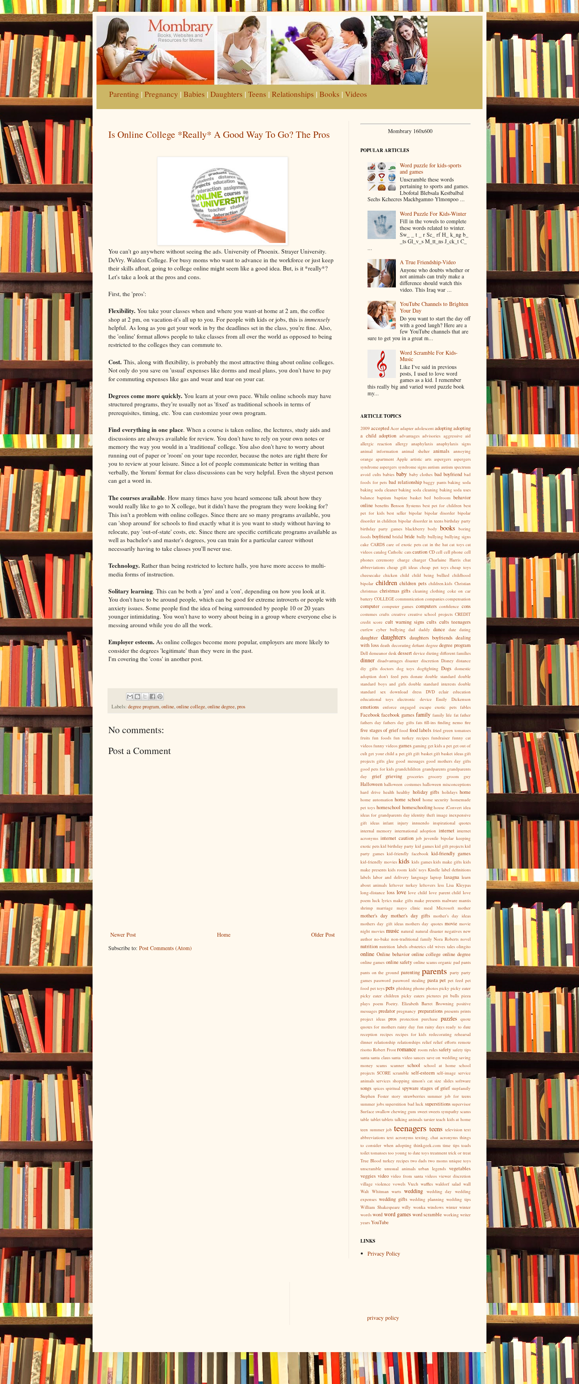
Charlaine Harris (444, 560)
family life (442, 715)
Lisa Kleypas (458, 885)
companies (434, 599)
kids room (397, 870)
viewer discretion (455, 1176)
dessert (405, 653)
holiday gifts (426, 792)
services (383, 1081)
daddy (424, 629)
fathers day (370, 722)
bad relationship (405, 482)
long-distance (372, 892)
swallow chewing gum (395, 1111)
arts (428, 459)
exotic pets (446, 707)
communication (409, 599)
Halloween (371, 784)
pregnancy (406, 1011)
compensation (458, 599)
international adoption (415, 831)
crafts (384, 614)
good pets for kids (377, 769)
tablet (375, 1119)
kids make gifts (447, 862)
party (454, 972)
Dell (364, 653)
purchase (429, 1019)
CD (432, 552)
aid (468, 436)
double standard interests (432, 684)
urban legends (432, 1168)
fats (419, 722)
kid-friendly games (451, 853)
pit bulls (451, 996)
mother (464, 908)
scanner (397, 1065)
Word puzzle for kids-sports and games (430, 168)
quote (465, 1019)
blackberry (415, 529)
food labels (421, 730)
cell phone (453, 552)
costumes (368, 614)
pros (241, 706)
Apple (402, 459)
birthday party (457, 521)
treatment (438, 1153)
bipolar (415, 513)
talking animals (409, 1119)
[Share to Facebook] (152, 696)
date (452, 629)
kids (404, 860)
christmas (368, 591)
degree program (143, 706)
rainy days (434, 1027)
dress (416, 692)
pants (466, 962)
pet (443, 980)
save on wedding (442, 1057)
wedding (413, 1191)
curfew (366, 629)
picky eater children (379, 996)
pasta (432, 980)
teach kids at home (453, 1119)
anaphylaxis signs (453, 444)
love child (417, 892)
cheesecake (370, 575)
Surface (367, 1111)
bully (421, 536)
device (419, 653)
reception (368, 1034)
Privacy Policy (383, 1253)
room (423, 1049)
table (364, 1119)
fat (456, 715)
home (465, 792)
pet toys (377, 988)
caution (419, 551)
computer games (398, 606)
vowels (399, 1184)
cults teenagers (455, 622)
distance (463, 660)
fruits (365, 738)
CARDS (378, 544)
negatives (453, 931)
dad (411, 629)
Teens (257, 94)
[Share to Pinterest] (160, 696)
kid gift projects (449, 846)
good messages (410, 761)
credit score (371, 622)
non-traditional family (411, 939)
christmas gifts (395, 590)
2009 (365, 428)
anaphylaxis (422, 444)
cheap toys (460, 567)
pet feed (455, 980)
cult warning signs (405, 622)
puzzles (449, 1018)
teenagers (410, 1128)
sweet (422, 1111)
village (366, 1184)
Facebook (370, 714)
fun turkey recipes (411, 738)
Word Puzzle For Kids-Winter (433, 213)
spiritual (393, 1088)
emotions (369, 707)
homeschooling (417, 807)
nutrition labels (393, 946)
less (441, 885)
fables (465, 707)
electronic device (414, 699)
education (462, 692)
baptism (384, 497)
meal (428, 908)
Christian (463, 583)
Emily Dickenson (453, 699)
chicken (390, 575)
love (401, 892)
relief (427, 1042)
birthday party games (381, 529)
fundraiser (440, 738)
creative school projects (430, 614)
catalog (380, 552)
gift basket (422, 753)
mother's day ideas (452, 916)
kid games (424, 846)
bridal (397, 536)
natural (407, 931)
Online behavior (393, 954)
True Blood (370, 1161)
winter (451, 1207)
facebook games (397, 714)
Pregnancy (161, 94)
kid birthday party (397, 846)
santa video (402, 1057)
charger (419, 560)
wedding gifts (393, 1199)
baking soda (459, 482)
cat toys (456, 544)
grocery (435, 776)
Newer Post (123, 934)
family (423, 714)
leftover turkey (403, 885)
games (405, 745)
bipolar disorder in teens (420, 521)
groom (453, 776)
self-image (446, 1073)
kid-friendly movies (378, 862)
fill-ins (430, 722)
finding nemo (450, 722)
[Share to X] (145, 696)
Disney (447, 660)
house (439, 807)
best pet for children (442, 505)
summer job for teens (449, 1096)
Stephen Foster (374, 1096)
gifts (380, 761)
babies (388, 474)
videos (431, 1176)
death (385, 645)
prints (465, 1011)
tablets (387, 1119)
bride (410, 536)
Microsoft (445, 908)
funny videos (385, 746)
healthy (403, 792)
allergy (401, 444)
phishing (404, 988)
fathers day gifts (398, 722)
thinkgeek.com (427, 1145)
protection (409, 1019)
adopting (443, 428)
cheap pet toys (434, 567)
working (451, 1214)
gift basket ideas (448, 753)
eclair (444, 692)
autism (434, 467)
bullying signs (458, 536)
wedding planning (427, 1199)
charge (403, 560)
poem (378, 1003)
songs (365, 1088)
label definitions (456, 870)
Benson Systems (406, 505)
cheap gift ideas (402, 567)
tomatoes (379, 1153)
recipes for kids (411, 1034)
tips (456, 1145)
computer (369, 606)
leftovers (427, 885)
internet (447, 830)
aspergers (442, 459)
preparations (430, 1011)
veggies (368, 1176)
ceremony (385, 560)
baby (401, 474)
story (396, 1096)
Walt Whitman (374, 1191)
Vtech (413, 1184)
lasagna (451, 877)
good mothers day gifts (448, 761)
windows (435, 1207)
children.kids (440, 583)
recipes (386, 1034)
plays (365, 1003)
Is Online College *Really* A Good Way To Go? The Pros (219, 134)
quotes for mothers (378, 1027)
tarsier (429, 1119)
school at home (440, 1065)
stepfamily (461, 1088)
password (382, 980)
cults (431, 622)
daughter (369, 637)
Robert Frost (384, 1049)
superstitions (438, 1104)
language (419, 877)
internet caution (397, 838)
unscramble (370, 1168)
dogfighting (427, 668)
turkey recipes (396, 1161)
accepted (380, 428)
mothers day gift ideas (381, 923)
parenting (410, 972)
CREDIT (463, 614)
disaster (411, 660)
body (432, 529)
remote (464, 1042)
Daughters (226, 94)
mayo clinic (408, 908)
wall (467, 1184)
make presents (427, 900)
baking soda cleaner (378, 490)
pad (456, 962)
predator (387, 1011)
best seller (396, 513)
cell (439, 552)
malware (449, 900)
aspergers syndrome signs (403, 467)
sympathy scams (456, 1111)
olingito (464, 946)
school (413, 1065)
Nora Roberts (446, 939)
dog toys (405, 668)
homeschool (389, 807)
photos (432, 988)
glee (390, 761)
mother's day (374, 915)
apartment (385, 459)
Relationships (293, 94)
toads (466, 1145)
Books (329, 94)
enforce (390, 707)
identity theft (423, 815)
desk (392, 653)
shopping (401, 1081)
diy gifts (368, 668)
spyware (410, 1088)
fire (468, 722)
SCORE (384, 1073)
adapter (407, 428)
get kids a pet (440, 746)
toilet (364, 1153)
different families (455, 653)
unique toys (460, 1161)
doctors (386, 668)
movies (377, 931)
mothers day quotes (424, 923)
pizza (466, 996)
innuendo (420, 823)
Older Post (323, 934)
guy (467, 776)
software (463, 1081)
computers (426, 606)
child (404, 575)
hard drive (370, 792)
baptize (400, 497)
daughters (393, 636)
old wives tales (441, 946)
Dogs (446, 668)
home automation (376, 799)
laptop (436, 877)
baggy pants (434, 482)
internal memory (376, 831)
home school (408, 799)
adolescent (424, 428)
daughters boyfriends (431, 637)
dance (439, 629)
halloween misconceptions (447, 784)
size (437, 1081)
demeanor (378, 653)
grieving (394, 776)
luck (376, 900)
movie (451, 923)
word (377, 1214)
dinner (367, 660)
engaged (408, 707)
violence (382, 1184)
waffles (427, 1184)
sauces (419, 1057)
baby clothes (421, 474)
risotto (366, 1049)
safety (445, 1049)
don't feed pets (393, 676)
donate (416, 676)
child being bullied (430, 575)
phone (419, 988)
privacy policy (383, 1317)
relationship (384, 1042)
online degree (221, 706)
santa (364, 1057)
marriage (385, 908)
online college (190, 706)
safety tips (462, 1049)
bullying (435, 536)
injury (402, 823)
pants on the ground (379, 972)
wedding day (439, 1191)
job (419, 838)
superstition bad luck (404, 1104)
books (447, 527)
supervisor (461, 1104)
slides (448, 1081)
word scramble (427, 1214)
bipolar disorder (440, 513)
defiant (418, 645)
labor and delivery (391, 877)
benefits (382, 505)
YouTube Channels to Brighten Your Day (434, 307)
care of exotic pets (403, 544)
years (365, 1222)
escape (425, 707)
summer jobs (372, 1104)
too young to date (404, 1153)
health (388, 792)
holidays (449, 792)
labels (365, 877)
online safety (399, 962)
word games (397, 1214)
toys (425, 1153)
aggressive (453, 436)
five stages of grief (379, 730)
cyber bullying (390, 629)
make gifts (402, 900)
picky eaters (412, 996)
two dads (418, 1161)
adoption (387, 435)
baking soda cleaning (418, 490)
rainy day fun (410, 1027)
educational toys (376, 699)
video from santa (407, 1176)
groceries (415, 776)
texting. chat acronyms (436, 1137)
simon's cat (422, 1081)
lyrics (387, 900)
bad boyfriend (448, 474)
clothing (437, 591)
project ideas (372, 1019)
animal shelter (416, 451)
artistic (416, 459)
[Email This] (130, 696)
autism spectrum (456, 467)
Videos (356, 94)
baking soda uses (455, 490)
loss (391, 892)
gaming (420, 746)
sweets (434, 1111)
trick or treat (459, 1153)
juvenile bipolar (439, 838)
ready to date (458, 1027)
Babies (194, 94)
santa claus (380, 1057)
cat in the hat (435, 544)
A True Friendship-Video (428, 262)
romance (406, 1049)
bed (427, 497)
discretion (430, 660)
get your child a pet (386, 753)
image (441, 815)
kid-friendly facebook (408, 853)
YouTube (380, 1222)
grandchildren (408, 769)
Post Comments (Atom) (165, 948)
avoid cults (370, 474)
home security (436, 799)
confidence (449, 606)
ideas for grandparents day (385, 815)
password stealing (409, 980)
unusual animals (400, 1168)
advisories (431, 436)
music (392, 930)
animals (441, 451)
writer (465, 1214)
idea (467, 807)
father (465, 715)
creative (399, 614)
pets (390, 987)
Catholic (395, 552)
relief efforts (444, 1042)
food (403, 730)
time (447, 1145)
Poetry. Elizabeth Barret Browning (420, 1003)
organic (445, 962)
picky (444, 988)
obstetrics (417, 946)
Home (223, 934)
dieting (432, 653)
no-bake (381, 939)
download (399, 692)
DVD (430, 692)
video (383, 1176)
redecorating (440, 1034)
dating (465, 629)
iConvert (454, 807)
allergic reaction (376, 444)
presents (451, 1011)
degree (432, 645)
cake (364, 544)
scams (381, 1065)
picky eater (461, 988)
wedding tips (458, 1199)
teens (436, 1128)
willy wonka (413, 1207)
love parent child (445, 892)
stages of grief (435, 1088)
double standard (440, 676)
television (453, 1129)
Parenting (124, 94)
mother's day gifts (410, 915)
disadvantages (390, 660)
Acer (394, 428)
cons (466, 606)
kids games (422, 862)
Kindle (434, 870)
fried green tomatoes (452, 730)
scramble (401, 1073)
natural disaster (429, 931)
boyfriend (381, 536)
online (167, 706)
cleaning (420, 591)
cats (408, 552)
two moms (437, 1161)
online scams (425, 962)
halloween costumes (402, 784)
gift (409, 753)
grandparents (434, 769)
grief (376, 776)
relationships (408, 1042)
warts (396, 1191)
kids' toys (417, 870)
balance (367, 497)
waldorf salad (448, 1184)
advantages (409, 436)
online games (372, 962)
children (386, 582)
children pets (413, 583)
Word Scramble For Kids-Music (429, 356)
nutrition (369, 946)
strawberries (414, 1096)
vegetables (460, 1168)
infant (388, 823)
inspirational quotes (452, 823)
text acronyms (400, 1137)
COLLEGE (384, 599)
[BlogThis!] (137, 696)
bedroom (442, 497)
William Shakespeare (380, 1207)
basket (415, 497)
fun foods (381, 738)
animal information (379, 451)
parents (434, 970)
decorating (401, 645)
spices (378, 1088)
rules (433, 1049)
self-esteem (423, 1072)
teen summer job (376, 1129)
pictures (434, 996)
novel (465, 939)
